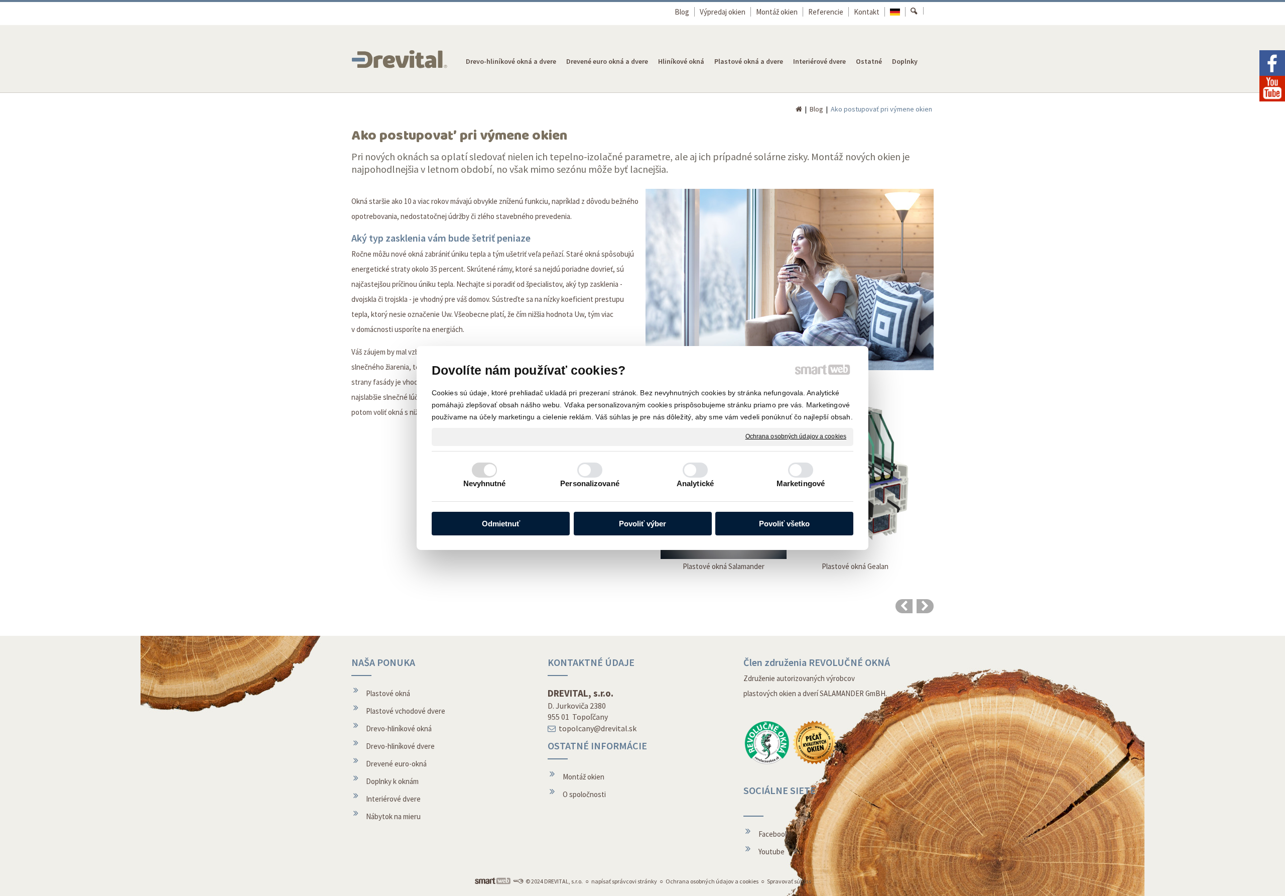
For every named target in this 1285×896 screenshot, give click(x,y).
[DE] (895, 12)
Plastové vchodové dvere (405, 711)
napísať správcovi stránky (624, 881)
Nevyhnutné (484, 483)
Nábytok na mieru (393, 816)
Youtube (771, 851)
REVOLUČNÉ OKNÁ (849, 662)
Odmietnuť (501, 523)
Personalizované (589, 483)
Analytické (695, 483)
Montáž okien (583, 776)
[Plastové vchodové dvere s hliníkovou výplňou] (925, 606)
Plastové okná (388, 693)
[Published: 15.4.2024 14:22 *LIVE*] (518, 881)
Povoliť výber (642, 523)
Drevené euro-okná (396, 763)
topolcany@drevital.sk (597, 728)
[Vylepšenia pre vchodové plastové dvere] (904, 606)
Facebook (773, 834)
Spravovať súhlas (789, 881)
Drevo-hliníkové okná (399, 728)
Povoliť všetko (784, 523)
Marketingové (801, 483)
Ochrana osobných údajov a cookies (795, 436)
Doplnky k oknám (392, 781)
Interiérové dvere (393, 799)
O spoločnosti (584, 794)
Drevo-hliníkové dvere (400, 746)
